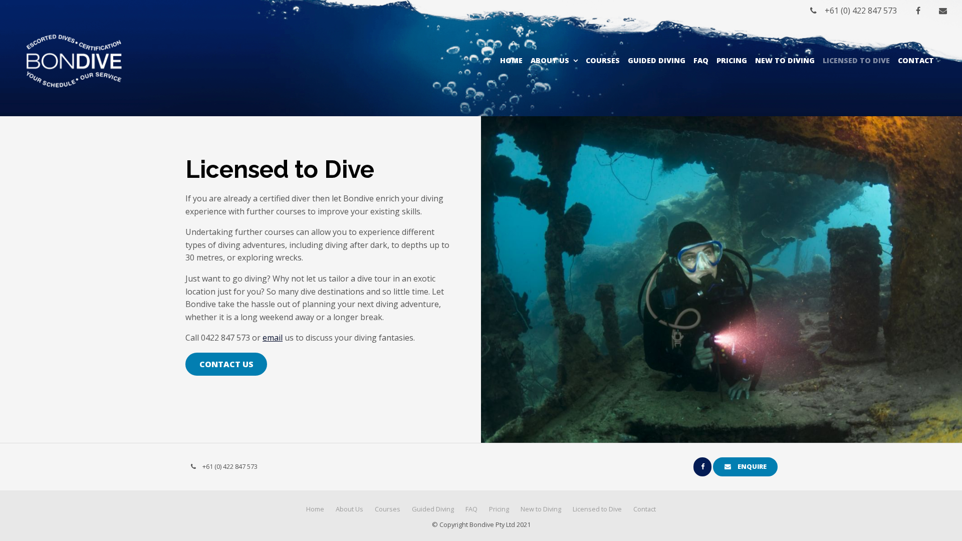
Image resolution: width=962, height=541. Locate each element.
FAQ (700, 60)
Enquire (752, 466)
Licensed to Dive (856, 60)
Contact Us (226, 364)
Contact (916, 60)
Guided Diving (656, 60)
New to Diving (785, 60)
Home (511, 60)
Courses (603, 60)
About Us (550, 60)
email (273, 337)
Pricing (731, 60)
